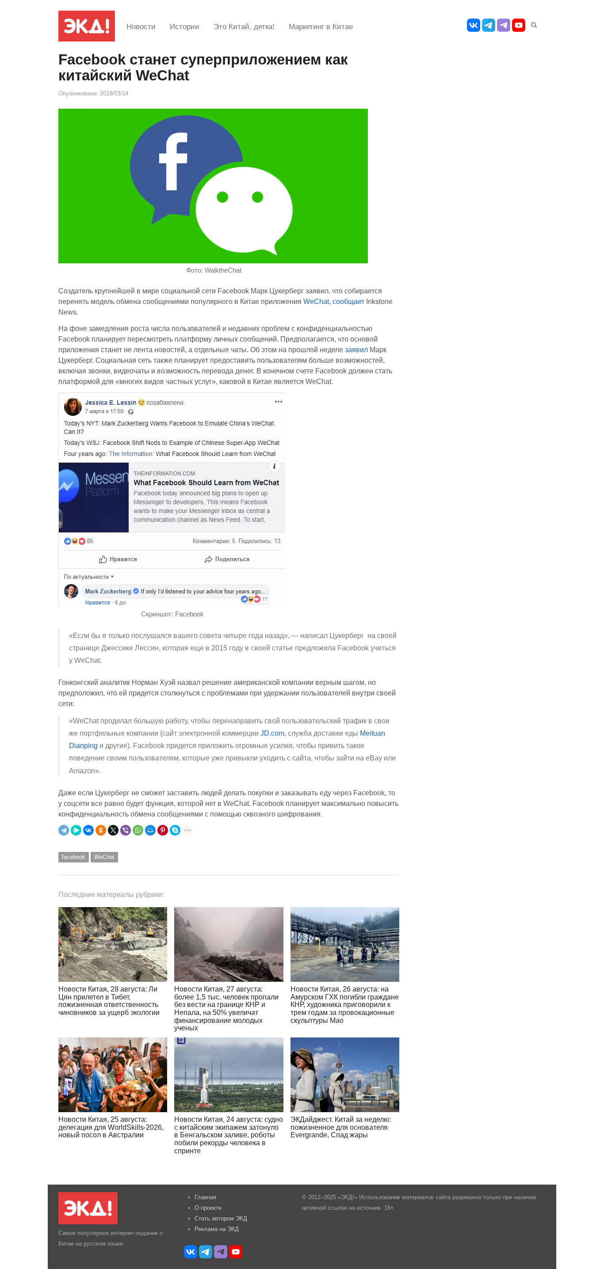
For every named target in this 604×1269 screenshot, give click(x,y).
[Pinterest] (162, 830)
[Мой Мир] (150, 830)
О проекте (208, 1207)
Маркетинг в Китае (321, 27)
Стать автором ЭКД (221, 1218)
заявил (356, 349)
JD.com (272, 733)
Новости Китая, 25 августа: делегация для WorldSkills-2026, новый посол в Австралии (111, 1127)
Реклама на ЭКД (217, 1229)
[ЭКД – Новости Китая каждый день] (86, 26)
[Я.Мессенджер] (76, 830)
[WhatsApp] (138, 830)
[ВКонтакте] (88, 830)
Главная (205, 1197)
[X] (113, 830)
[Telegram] (63, 830)
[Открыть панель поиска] (532, 23)
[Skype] (175, 830)
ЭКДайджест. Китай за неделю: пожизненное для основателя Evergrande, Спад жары (341, 1127)
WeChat (316, 301)
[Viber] (125, 830)
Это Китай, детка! (244, 27)
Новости (141, 27)
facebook (73, 857)
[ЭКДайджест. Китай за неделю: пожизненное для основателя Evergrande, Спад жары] (345, 1074)
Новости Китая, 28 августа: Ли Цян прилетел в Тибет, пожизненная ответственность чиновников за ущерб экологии (109, 1000)
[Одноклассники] (101, 830)
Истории (184, 27)
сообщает (348, 301)
